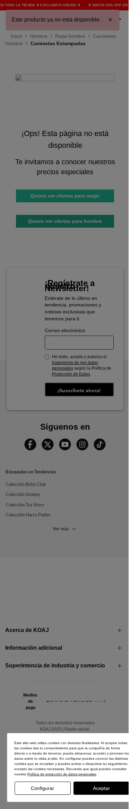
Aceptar (101, 788)
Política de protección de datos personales (61, 774)
